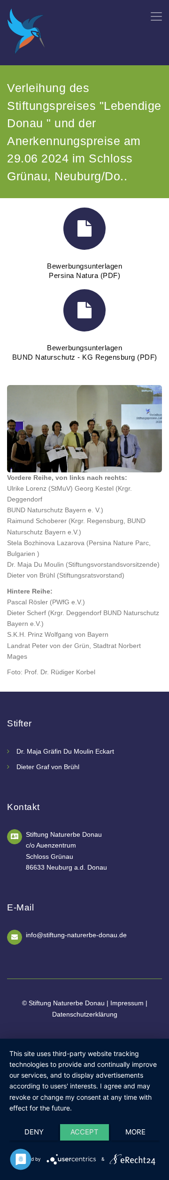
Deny (34, 1131)
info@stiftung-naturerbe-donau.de (76, 935)
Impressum (127, 1003)
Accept (84, 1131)
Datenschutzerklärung (84, 1014)
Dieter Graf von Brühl (47, 767)
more (135, 1131)
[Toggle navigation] (156, 16)
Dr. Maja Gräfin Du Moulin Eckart (65, 751)
